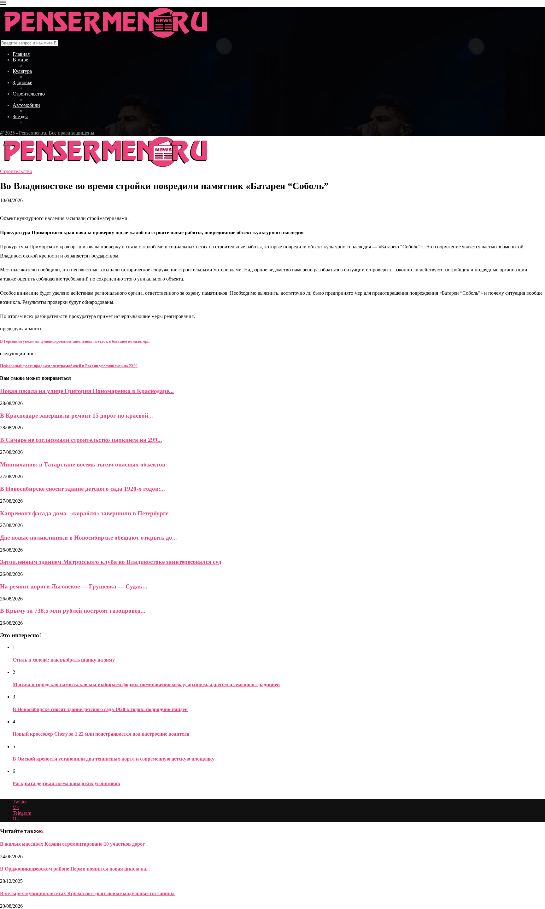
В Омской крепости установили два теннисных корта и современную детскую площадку (113, 758)
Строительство (29, 93)
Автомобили (26, 105)
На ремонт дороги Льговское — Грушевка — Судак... (73, 586)
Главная (21, 54)
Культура (22, 71)
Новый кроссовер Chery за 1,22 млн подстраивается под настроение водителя (101, 734)
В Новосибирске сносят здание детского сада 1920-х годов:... (82, 488)
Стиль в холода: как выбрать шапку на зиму (64, 660)
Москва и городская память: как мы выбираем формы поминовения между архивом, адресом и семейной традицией (146, 684)
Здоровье (22, 82)
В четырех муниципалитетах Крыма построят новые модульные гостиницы (87, 893)
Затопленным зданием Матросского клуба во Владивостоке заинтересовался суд (110, 562)
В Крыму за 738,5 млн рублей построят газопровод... (72, 610)
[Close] (3, 4)
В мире (20, 59)
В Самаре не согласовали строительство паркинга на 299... (81, 440)
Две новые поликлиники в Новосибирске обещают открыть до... (88, 537)
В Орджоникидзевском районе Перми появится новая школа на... (75, 868)
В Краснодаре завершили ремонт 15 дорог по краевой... (76, 415)
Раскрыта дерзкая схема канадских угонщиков (66, 783)
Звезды (20, 116)
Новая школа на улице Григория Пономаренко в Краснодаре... (87, 391)
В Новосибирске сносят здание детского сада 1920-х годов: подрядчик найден (100, 709)
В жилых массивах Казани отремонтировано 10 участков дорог (72, 844)
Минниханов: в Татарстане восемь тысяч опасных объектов (82, 464)
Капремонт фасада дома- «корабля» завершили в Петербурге (84, 513)
